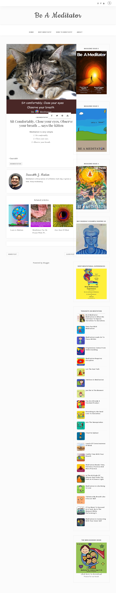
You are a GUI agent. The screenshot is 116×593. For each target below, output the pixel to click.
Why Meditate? (45, 32)
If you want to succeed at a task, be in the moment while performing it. (95, 510)
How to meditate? (64, 32)
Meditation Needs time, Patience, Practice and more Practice (95, 467)
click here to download (91, 574)
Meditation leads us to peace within (95, 338)
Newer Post (12, 254)
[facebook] (100, 3)
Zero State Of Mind (62, 230)
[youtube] (104, 3)
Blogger (46, 263)
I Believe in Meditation (95, 380)
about (80, 32)
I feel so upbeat (92, 433)
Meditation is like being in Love (95, 487)
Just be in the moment (95, 390)
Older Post (70, 254)
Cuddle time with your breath (95, 455)
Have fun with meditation (91, 327)
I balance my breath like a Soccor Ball (95, 498)
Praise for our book (91, 576)
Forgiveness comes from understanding (96, 349)
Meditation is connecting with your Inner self (96, 520)
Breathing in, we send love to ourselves (94, 413)
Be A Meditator (58, 16)
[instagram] (98, 3)
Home (31, 32)
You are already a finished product (93, 402)
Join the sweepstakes (94, 422)
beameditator (42, 117)
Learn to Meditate (16, 230)
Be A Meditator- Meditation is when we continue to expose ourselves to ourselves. (95, 318)
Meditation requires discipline (94, 359)
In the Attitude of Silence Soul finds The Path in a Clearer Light (95, 477)
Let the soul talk (92, 369)
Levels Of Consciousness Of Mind (95, 444)
